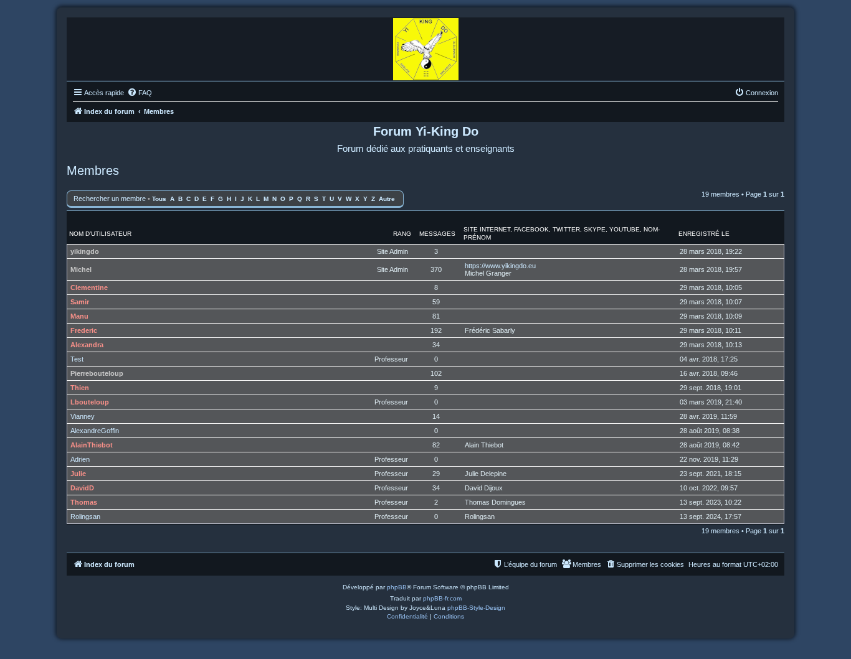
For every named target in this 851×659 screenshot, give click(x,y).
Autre (387, 198)
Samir (79, 302)
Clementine (89, 287)
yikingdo (84, 251)
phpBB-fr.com (442, 598)
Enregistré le (704, 233)
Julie (78, 473)
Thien (79, 387)
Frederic (83, 330)
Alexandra (86, 344)
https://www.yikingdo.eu (500, 265)
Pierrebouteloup (96, 373)
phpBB (397, 587)
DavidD (82, 488)
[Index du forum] (426, 46)
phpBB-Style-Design (476, 607)
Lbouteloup (89, 402)
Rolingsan (85, 516)
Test (76, 359)
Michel (81, 269)
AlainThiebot (91, 445)
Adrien (80, 459)
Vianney (82, 416)
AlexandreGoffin (94, 430)
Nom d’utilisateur (100, 233)
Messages (437, 233)
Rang (402, 233)
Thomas (83, 502)
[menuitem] (139, 92)
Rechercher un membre (110, 198)
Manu (79, 316)
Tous (159, 198)
